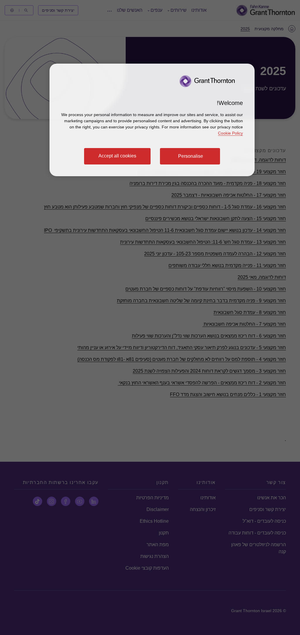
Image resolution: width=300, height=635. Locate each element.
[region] (152, 120)
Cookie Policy (230, 133)
